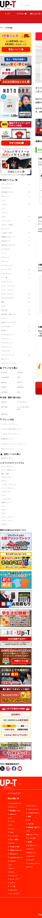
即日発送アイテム (7, 192)
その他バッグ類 (6, 233)
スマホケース (5, 492)
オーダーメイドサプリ (8, 363)
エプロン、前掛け (7, 225)
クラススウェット (7, 343)
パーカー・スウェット (8, 484)
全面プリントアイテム (8, 322)
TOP (1, 28)
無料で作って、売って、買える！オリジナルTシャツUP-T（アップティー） (8, 5)
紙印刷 (3, 330)
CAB (18, 377)
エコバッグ (5, 229)
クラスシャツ (5, 339)
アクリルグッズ (6, 265)
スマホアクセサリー (8, 298)
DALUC (19, 382)
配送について (15, 49)
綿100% (4, 402)
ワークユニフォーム (8, 355)
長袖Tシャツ (5, 502)
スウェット (5, 212)
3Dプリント (5, 359)
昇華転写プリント (7, 439)
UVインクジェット (7, 449)
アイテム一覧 (22, 14)
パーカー (4, 204)
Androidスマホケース (8, 245)
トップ (7, 14)
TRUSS (3, 387)
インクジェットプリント (9, 424)
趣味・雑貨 (5, 474)
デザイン (4, 481)
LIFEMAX (4, 392)
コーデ (3, 495)
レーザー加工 (5, 326)
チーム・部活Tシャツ (8, 470)
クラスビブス (5, 351)
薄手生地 (4, 407)
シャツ (3, 200)
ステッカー (5, 261)
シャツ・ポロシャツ (8, 488)
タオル (3, 216)
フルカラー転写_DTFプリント (11, 429)
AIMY (19, 392)
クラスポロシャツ (7, 335)
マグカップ (5, 257)
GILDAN (20, 372)
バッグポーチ (5, 499)
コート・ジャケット (8, 286)
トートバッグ (5, 221)
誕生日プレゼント (7, 458)
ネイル (3, 306)
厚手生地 (4, 414)
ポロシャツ (5, 196)
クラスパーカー (6, 347)
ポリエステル (21, 402)
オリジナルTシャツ (7, 184)
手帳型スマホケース (8, 237)
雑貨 (2, 302)
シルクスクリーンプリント (10, 434)
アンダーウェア (6, 282)
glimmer (4, 382)
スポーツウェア (6, 273)
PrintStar (4, 372)
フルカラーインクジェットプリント (13, 444)
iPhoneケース (5, 241)
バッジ (3, 253)
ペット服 (4, 278)
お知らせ (4, 524)
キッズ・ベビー (6, 269)
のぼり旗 (4, 310)
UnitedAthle (5, 377)
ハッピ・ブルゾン (7, 290)
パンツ (3, 208)
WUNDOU (20, 387)
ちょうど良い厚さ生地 (23, 408)
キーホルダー (5, 249)
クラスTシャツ (6, 188)
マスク (3, 318)
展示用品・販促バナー (8, 314)
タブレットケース (7, 294)
